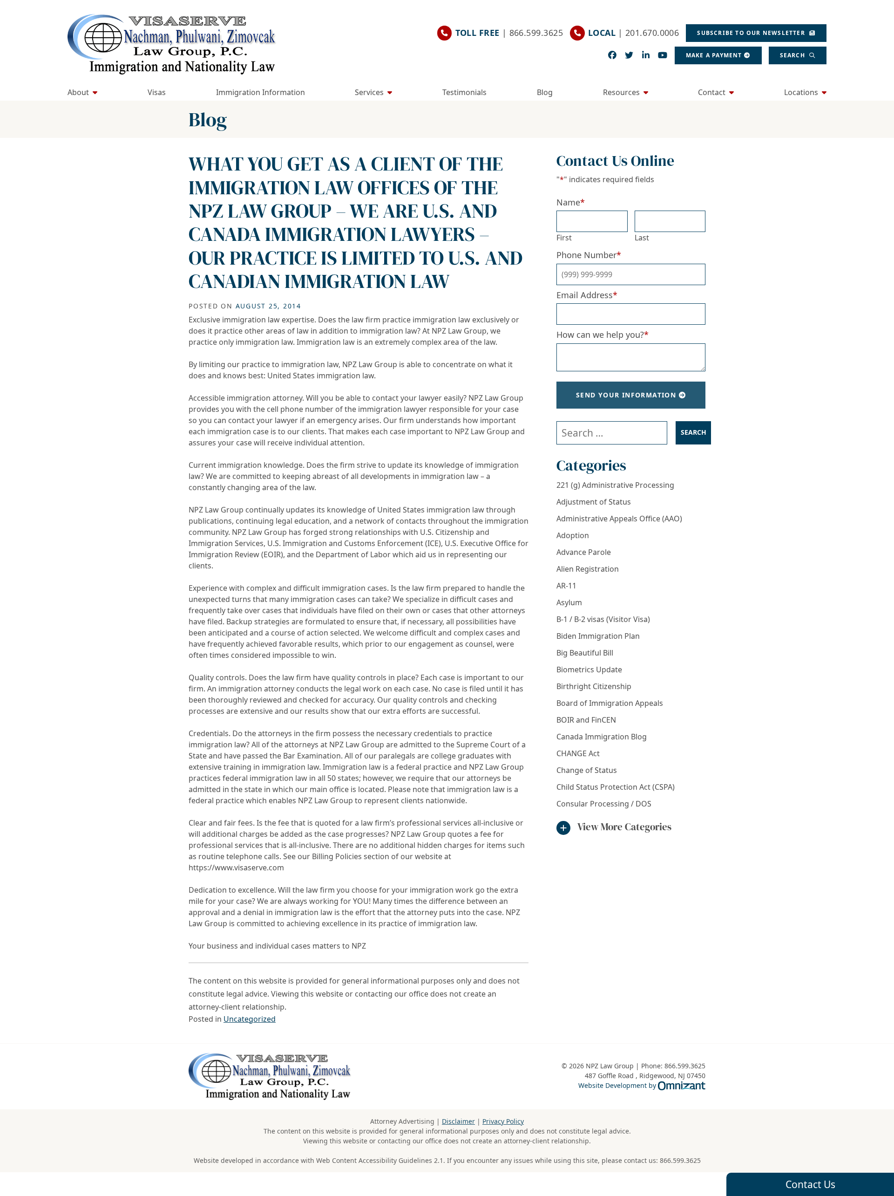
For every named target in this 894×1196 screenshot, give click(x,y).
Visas (157, 92)
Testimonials (464, 92)
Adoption (572, 535)
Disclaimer (458, 1121)
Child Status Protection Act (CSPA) (615, 787)
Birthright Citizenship (593, 686)
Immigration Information (260, 92)
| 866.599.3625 (509, 32)
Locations (801, 92)
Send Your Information (626, 394)
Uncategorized (250, 1019)
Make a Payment (714, 55)
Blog (545, 92)
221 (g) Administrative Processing (615, 485)
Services (369, 92)
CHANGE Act (578, 753)
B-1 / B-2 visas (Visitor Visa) (603, 619)
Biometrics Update (589, 669)
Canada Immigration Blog (601, 736)
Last (642, 237)
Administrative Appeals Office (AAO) (619, 518)
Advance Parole (583, 552)
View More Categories (624, 827)
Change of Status (586, 770)
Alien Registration (587, 569)
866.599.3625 (680, 1160)
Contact (711, 92)
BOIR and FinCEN (586, 720)
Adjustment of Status (593, 502)
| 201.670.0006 (633, 32)
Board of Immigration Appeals (609, 703)
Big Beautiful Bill (584, 653)
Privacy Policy (503, 1121)
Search (793, 55)
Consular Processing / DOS (603, 804)
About (78, 92)
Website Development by (641, 1085)
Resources (621, 92)
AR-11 (566, 586)
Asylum (569, 602)
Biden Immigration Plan (598, 636)
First (564, 237)
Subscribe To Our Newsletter (752, 33)
